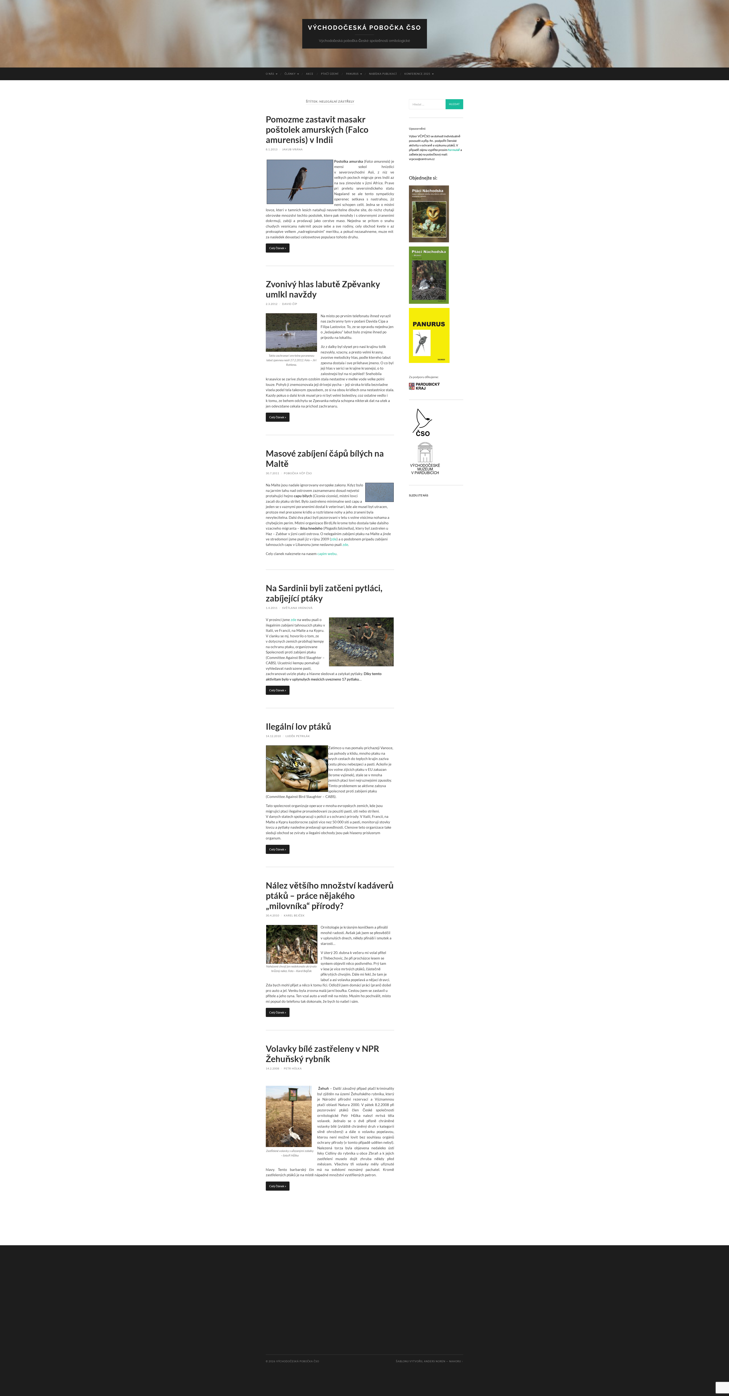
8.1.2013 (272, 149)
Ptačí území (329, 73)
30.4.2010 (272, 915)
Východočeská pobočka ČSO (364, 27)
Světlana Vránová (297, 607)
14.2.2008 (272, 1068)
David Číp (289, 303)
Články (290, 73)
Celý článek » (277, 248)
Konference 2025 (417, 73)
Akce (309, 73)
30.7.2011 (272, 473)
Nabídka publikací (383, 73)
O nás (270, 73)
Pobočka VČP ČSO (298, 473)
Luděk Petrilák (298, 736)
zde (334, 539)
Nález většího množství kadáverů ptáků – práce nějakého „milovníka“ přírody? (330, 895)
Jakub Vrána (292, 149)
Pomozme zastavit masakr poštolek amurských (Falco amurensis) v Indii (317, 129)
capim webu (327, 553)
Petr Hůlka (293, 1068)
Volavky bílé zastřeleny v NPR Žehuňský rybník (322, 1053)
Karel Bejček (294, 915)
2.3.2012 (272, 303)
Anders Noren (434, 1361)
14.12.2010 (273, 736)
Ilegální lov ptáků (298, 726)
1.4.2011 (272, 607)
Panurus (352, 73)
